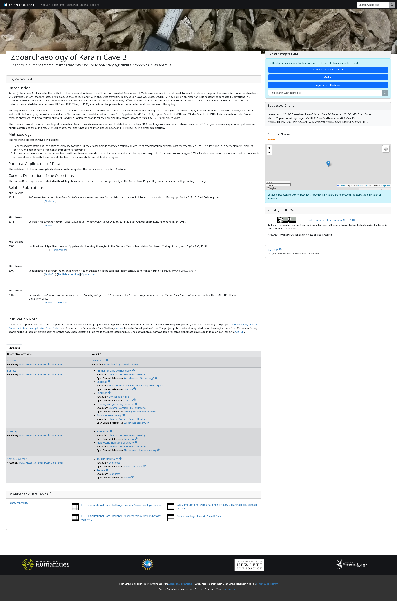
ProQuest (63, 302)
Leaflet (342, 185)
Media (327, 77)
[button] (328, 164)
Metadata (14, 347)
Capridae (104, 381)
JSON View (275, 249)
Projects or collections (327, 85)
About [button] (44, 5)
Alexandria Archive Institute (180, 584)
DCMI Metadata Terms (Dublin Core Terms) (41, 364)
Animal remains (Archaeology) (116, 370)
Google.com (385, 185)
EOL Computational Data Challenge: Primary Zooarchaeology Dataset (121, 505)
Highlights (58, 5)
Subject (11, 370)
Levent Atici (100, 360)
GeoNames (114, 462)
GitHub (239, 332)
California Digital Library (267, 584)
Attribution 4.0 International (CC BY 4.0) (332, 220)
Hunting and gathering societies (117, 404)
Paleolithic (104, 431)
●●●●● (271, 139)
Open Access (58, 250)
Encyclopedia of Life (119, 396)
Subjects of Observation (327, 69)
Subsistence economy (111, 415)
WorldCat (50, 201)
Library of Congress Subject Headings (128, 374)
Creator (11, 360)
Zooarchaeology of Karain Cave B (121, 364)
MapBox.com (362, 185)
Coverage (12, 431)
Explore (94, 5)
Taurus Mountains (109, 459)
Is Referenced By (18, 503)
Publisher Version (68, 274)
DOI (47, 250)
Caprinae (104, 393)
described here (231, 589)
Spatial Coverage (17, 459)
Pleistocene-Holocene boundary (117, 442)
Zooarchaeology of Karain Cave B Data (199, 516)
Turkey (102, 470)
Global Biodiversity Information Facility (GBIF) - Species (137, 385)
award (119, 328)
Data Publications (77, 5)
